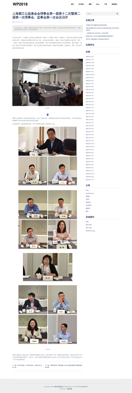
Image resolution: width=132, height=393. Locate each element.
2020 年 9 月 (90, 149)
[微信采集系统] (20, 4)
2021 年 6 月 (90, 125)
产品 (105, 4)
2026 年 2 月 (90, 56)
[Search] (117, 14)
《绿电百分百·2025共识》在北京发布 (97, 33)
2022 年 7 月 (90, 95)
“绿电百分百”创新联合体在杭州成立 (96, 25)
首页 (72, 4)
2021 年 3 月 (90, 134)
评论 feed (89, 228)
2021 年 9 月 (90, 116)
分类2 (87, 199)
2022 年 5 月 (90, 101)
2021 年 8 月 (90, 119)
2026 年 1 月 (90, 59)
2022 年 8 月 (90, 92)
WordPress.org (90, 231)
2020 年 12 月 (90, 143)
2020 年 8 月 (90, 152)
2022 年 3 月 (90, 104)
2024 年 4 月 (90, 68)
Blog (97, 4)
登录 (87, 222)
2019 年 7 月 (90, 179)
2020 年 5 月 (90, 161)
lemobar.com (90, 193)
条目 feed (89, 225)
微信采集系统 (59, 386)
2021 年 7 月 (90, 122)
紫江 (87, 211)
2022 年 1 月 (90, 110)
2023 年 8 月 (90, 80)
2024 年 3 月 (90, 71)
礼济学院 (88, 205)
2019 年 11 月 (90, 173)
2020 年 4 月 (90, 164)
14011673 (84, 386)
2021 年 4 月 (90, 131)
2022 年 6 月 (90, 98)
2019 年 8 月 (90, 176)
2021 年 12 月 (90, 113)
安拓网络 (69, 389)
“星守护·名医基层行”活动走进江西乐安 (97, 39)
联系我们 (114, 4)
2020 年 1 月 (90, 170)
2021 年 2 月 (90, 137)
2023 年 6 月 (90, 86)
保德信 (88, 196)
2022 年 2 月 (90, 107)
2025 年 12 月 (90, 62)
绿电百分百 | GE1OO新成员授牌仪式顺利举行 (99, 36)
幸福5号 (88, 202)
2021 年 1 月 (90, 140)
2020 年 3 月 (90, 167)
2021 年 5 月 (90, 128)
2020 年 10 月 (90, 146)
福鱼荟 (88, 208)
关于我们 (81, 4)
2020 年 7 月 (90, 155)
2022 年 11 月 (90, 89)
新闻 (90, 4)
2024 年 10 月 (90, 65)
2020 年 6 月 (90, 158)
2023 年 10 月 (90, 74)
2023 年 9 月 (90, 77)
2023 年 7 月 (90, 83)
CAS (87, 190)
